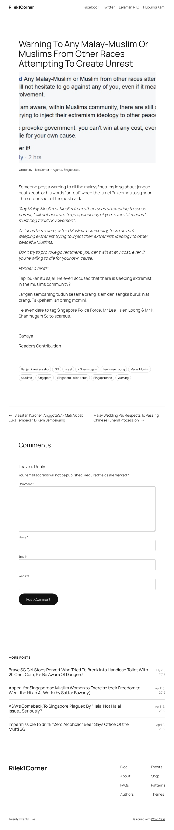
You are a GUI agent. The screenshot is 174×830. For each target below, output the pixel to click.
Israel (68, 369)
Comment (26, 484)
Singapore (44, 378)
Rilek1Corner (21, 7)
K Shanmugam (87, 369)
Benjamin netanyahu (35, 369)
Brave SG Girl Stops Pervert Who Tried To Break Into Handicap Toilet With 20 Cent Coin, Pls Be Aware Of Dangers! (78, 672)
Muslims (26, 378)
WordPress (158, 819)
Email (23, 556)
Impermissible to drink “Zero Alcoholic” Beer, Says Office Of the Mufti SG (69, 727)
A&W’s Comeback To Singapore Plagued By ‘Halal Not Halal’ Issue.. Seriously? (65, 708)
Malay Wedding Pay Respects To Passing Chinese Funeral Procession (126, 418)
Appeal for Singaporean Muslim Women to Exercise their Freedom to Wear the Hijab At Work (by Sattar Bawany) (74, 690)
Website (24, 576)
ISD (57, 369)
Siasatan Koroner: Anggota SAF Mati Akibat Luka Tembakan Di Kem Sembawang (46, 418)
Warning (123, 378)
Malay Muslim (139, 369)
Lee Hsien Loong (125, 310)
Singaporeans (102, 378)
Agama (57, 170)
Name (23, 537)
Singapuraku (72, 170)
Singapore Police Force (79, 310)
